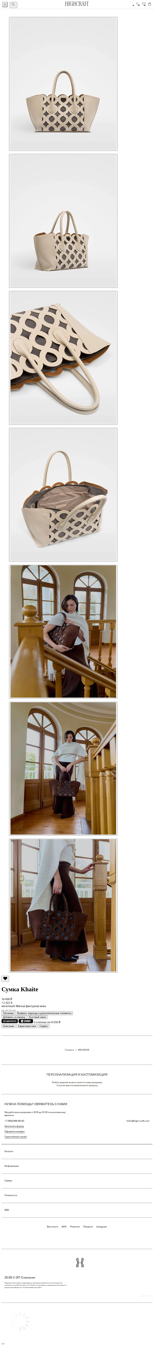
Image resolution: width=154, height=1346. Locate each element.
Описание (8, 1026)
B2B (7, 1210)
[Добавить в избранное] (5, 979)
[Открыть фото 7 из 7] (63, 906)
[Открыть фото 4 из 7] (63, 495)
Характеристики (27, 1026)
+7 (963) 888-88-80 (14, 1121)
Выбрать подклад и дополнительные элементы (44, 1013)
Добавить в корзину (14, 1017)
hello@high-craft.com (138, 1121)
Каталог (9, 1151)
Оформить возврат (15, 1131)
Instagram (101, 1227)
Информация (12, 1166)
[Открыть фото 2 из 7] (63, 221)
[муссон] (6, 1010)
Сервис (44, 1026)
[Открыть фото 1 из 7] (63, 84)
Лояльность (11, 1195)
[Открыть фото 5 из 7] (63, 632)
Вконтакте (52, 1227)
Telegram (88, 1227)
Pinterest (75, 1227)
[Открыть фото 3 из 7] (63, 358)
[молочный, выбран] (14, 1010)
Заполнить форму (14, 1126)
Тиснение (8, 1013)
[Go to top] (3, 1343)
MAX (64, 1227)
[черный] (10, 1010)
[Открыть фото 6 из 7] (63, 769)
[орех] (3, 1010)
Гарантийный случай (16, 1137)
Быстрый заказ (37, 1017)
